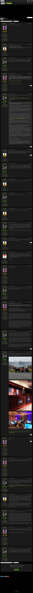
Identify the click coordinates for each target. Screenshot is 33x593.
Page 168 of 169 (21, 21)
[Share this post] (31, 23)
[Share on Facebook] (2, 576)
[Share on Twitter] (1, 576)
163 (4, 21)
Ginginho (4, 251)
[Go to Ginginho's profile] (4, 256)
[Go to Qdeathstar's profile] (4, 28)
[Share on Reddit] (6, 576)
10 (31, 17)
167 (11, 21)
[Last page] (18, 21)
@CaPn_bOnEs (5, 69)
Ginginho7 (6, 262)
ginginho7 (6, 261)
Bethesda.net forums (13, 118)
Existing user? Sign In (29, 2)
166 (9, 21)
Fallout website (14, 135)
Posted (12, 23)
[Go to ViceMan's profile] (4, 49)
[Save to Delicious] (4, 576)
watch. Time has (6, 281)
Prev (2, 562)
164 (6, 21)
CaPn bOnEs (4, 57)
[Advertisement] (10, 10)
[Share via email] (7, 576)
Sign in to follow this (3, 17)
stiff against (5, 35)
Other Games (13, 19)
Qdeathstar (5, 23)
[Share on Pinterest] (8, 576)
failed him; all (5, 89)
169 (14, 21)
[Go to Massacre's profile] (2, 19)
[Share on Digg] (3, 576)
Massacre (5, 19)
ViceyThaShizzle (6, 55)
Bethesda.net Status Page (21, 118)
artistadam (6, 175)
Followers (29, 17)
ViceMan (4, 149)
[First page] (1, 21)
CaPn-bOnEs (6, 70)
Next (16, 562)
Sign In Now (16, 569)
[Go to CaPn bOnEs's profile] (4, 62)
